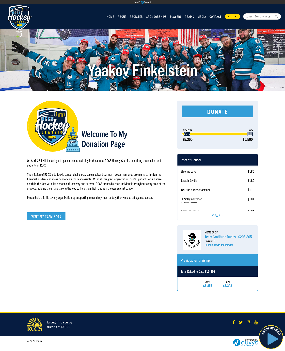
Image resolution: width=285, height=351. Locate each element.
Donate (217, 111)
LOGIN (232, 16)
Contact (215, 16)
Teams (189, 16)
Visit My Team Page (46, 216)
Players (176, 16)
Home (110, 16)
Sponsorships (156, 16)
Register (136, 16)
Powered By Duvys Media (142, 2)
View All (217, 216)
